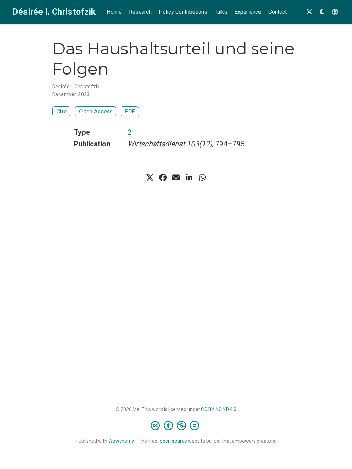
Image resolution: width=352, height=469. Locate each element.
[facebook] (163, 177)
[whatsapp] (202, 177)
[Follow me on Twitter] (309, 12)
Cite (61, 111)
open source (173, 441)
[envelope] (176, 177)
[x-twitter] (150, 177)
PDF (130, 111)
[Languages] (336, 12)
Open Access (95, 111)
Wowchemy (121, 441)
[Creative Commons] (176, 425)
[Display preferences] (322, 12)
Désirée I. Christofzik (54, 12)
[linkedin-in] (189, 177)
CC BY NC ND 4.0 (218, 409)
